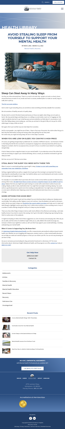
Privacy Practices (24, 426)
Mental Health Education (10, 289)
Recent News (6, 293)
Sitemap (16, 426)
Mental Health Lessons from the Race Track (23, 341)
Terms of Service (35, 426)
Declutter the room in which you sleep (35, 203)
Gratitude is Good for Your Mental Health (23, 325)
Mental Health (29, 48)
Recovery (38, 48)
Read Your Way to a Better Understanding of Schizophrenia (28, 349)
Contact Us (32, 258)
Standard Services (46, 426)
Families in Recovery (9, 281)
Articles (4, 277)
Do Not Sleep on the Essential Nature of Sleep (24, 333)
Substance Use (7, 301)
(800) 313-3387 (6, 245)
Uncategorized (7, 305)
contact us (53, 243)
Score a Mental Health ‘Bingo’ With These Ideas (24, 318)
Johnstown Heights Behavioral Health (14, 231)
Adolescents (6, 273)
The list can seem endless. (10, 104)
